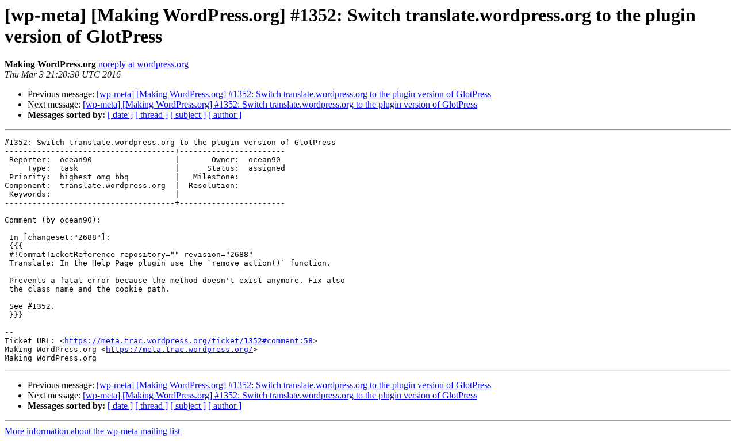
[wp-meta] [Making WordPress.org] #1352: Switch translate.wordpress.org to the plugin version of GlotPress (294, 94)
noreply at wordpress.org (143, 64)
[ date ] (120, 115)
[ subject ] (188, 115)
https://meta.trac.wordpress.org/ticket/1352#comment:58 (188, 340)
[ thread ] (151, 115)
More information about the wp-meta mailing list (92, 431)
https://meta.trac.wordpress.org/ (179, 349)
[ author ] (224, 115)
